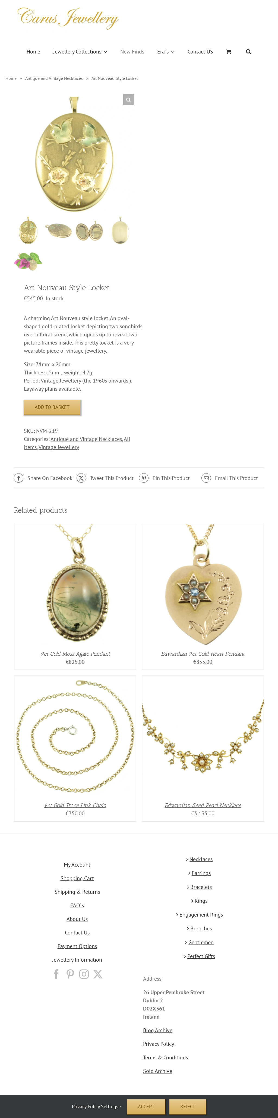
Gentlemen (201, 942)
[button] (248, 51)
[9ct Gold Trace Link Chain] (75, 679)
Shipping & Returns (77, 891)
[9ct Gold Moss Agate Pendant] (75, 528)
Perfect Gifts (201, 956)
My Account (77, 864)
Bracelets (201, 886)
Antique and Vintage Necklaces (54, 78)
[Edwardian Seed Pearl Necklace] (203, 679)
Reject (187, 1106)
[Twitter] (98, 974)
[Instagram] (84, 974)
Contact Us (77, 932)
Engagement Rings (201, 914)
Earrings (201, 873)
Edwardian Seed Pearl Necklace (203, 805)
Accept (146, 1106)
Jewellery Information (77, 959)
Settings (110, 1106)
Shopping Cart (77, 878)
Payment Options (77, 946)
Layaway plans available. (52, 388)
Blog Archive (157, 1030)
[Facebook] (56, 974)
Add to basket (52, 407)
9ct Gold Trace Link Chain (75, 805)
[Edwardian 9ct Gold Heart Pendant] (203, 528)
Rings (201, 900)
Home (11, 78)
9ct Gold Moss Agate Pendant (75, 653)
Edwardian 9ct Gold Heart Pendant (203, 653)
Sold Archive (157, 1071)
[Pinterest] (70, 974)
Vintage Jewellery (59, 447)
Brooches (201, 928)
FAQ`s (77, 905)
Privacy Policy (158, 1043)
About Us (77, 919)
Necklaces (201, 859)
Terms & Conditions (165, 1057)
